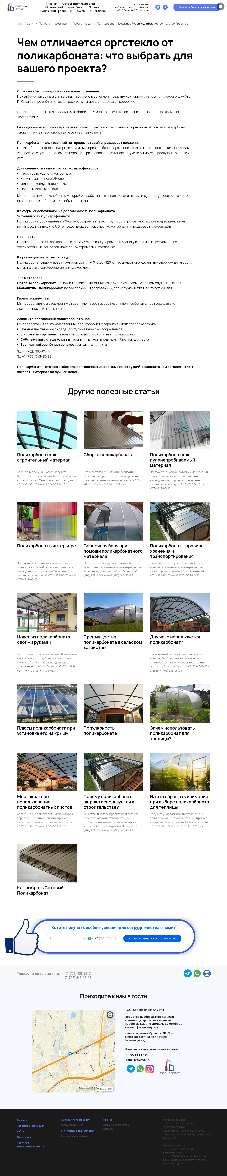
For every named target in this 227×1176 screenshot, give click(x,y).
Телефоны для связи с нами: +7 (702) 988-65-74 (54, 974)
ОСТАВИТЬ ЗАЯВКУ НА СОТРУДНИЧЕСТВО (152, 938)
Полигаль (108, 1128)
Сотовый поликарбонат (72, 1124)
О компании (98, 11)
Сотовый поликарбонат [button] (78, 3)
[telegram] (165, 7)
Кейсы (81, 11)
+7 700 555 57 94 (136, 1055)
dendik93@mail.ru (137, 1060)
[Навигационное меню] (220, 6)
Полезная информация (56, 11)
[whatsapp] (157, 7)
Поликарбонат (28, 111)
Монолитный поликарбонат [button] (64, 7)
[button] (196, 7)
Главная (51, 3)
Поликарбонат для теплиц (116, 1124)
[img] (207, 973)
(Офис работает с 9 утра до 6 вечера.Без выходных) (150, 1036)
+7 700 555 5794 (142, 4)
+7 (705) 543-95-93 (77, 978)
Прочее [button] (94, 7)
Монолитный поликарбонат (74, 1136)
